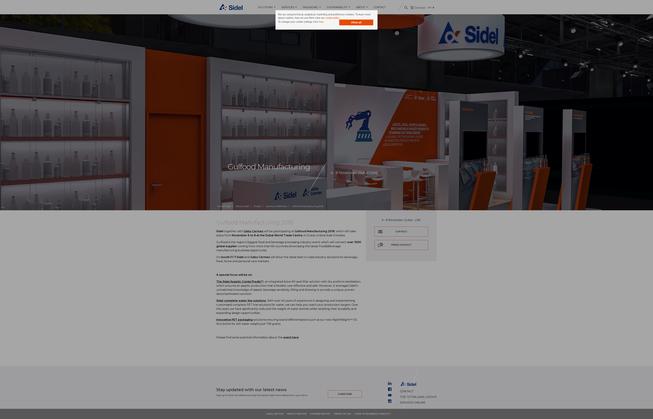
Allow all (356, 22)
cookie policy (332, 17)
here (321, 21)
